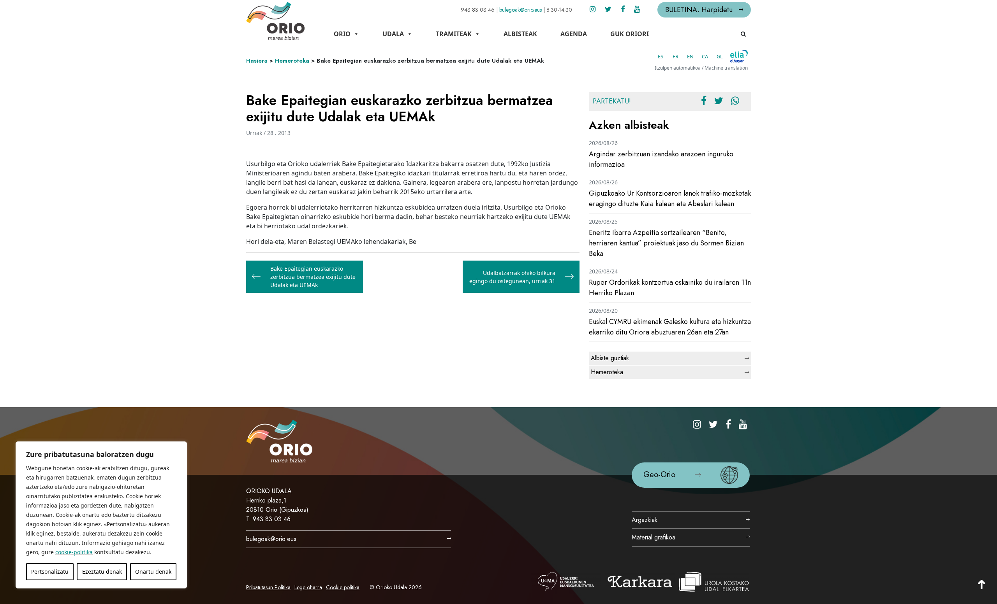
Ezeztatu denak (102, 571)
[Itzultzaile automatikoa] (739, 56)
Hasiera (257, 60)
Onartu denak (153, 571)
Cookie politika (342, 587)
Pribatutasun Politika (268, 587)
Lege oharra (308, 587)
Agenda (573, 34)
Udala (393, 34)
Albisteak (520, 34)
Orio (342, 34)
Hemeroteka (292, 60)
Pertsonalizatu (50, 571)
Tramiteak (454, 34)
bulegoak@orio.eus (520, 10)
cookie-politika (74, 552)
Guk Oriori (629, 34)
